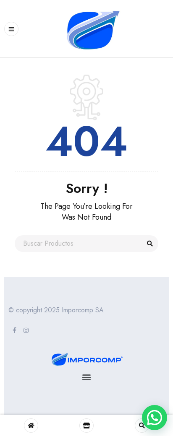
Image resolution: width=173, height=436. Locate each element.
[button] (86, 377)
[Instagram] (26, 330)
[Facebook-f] (14, 330)
